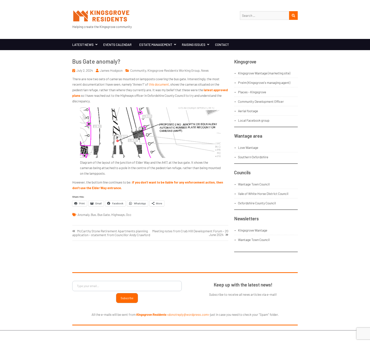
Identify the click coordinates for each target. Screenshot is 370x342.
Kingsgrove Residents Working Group (173, 70)
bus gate (103, 214)
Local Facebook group (253, 120)
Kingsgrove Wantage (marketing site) (264, 73)
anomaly (83, 214)
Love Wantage (248, 147)
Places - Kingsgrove (252, 92)
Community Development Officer (261, 101)
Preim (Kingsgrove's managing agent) (264, 82)
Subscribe (127, 298)
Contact (222, 44)
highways (118, 214)
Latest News (83, 44)
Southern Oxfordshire (253, 157)
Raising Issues (193, 44)
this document (159, 84)
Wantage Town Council (254, 184)
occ (128, 214)
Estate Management (155, 44)
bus (93, 214)
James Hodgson (111, 70)
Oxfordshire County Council (257, 203)
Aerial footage (248, 111)
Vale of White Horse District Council (263, 193)
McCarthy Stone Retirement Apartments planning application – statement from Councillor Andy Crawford (111, 233)
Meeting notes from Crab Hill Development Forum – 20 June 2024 (190, 233)
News (205, 70)
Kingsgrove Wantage (252, 230)
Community (138, 70)
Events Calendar (117, 44)
